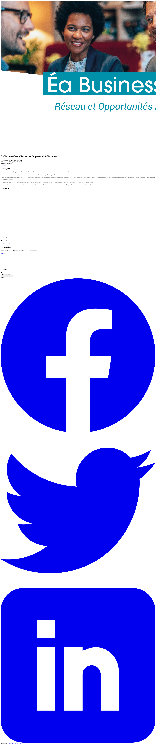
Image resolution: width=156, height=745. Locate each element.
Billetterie (3, 165)
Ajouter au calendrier (6, 243)
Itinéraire (3, 253)
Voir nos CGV (17, 743)
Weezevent (10, 743)
